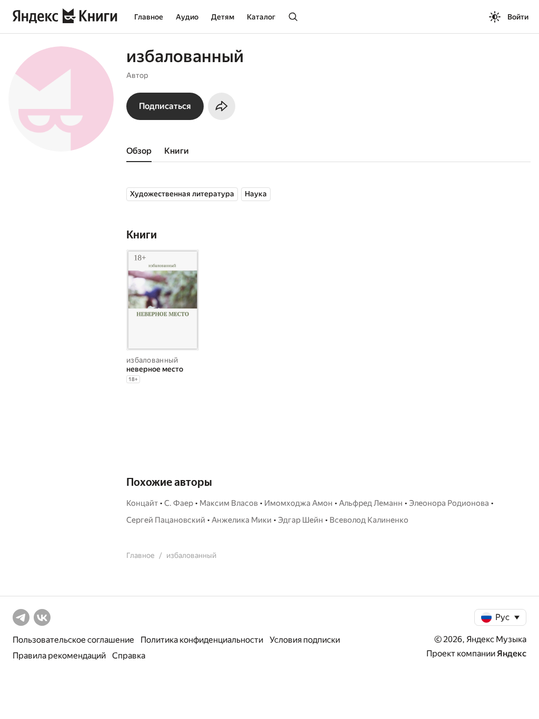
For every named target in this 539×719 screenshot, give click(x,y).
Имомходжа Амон (298, 503)
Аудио (187, 17)
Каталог (261, 17)
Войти (517, 17)
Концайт (142, 503)
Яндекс (511, 653)
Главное (148, 17)
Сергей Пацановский (165, 520)
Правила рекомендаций (59, 656)
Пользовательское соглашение (73, 640)
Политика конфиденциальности (202, 640)
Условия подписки (305, 640)
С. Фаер (178, 503)
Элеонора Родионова (449, 503)
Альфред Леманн (371, 503)
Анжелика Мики (242, 520)
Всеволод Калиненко (369, 520)
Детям (222, 17)
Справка (128, 656)
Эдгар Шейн (300, 520)
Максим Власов (228, 503)
